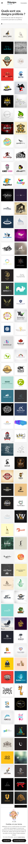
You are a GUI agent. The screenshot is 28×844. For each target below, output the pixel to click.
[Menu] (2, 2)
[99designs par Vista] (12, 2)
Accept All (6, 840)
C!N (15, 821)
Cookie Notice (21, 837)
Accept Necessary (19, 840)
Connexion (24, 3)
